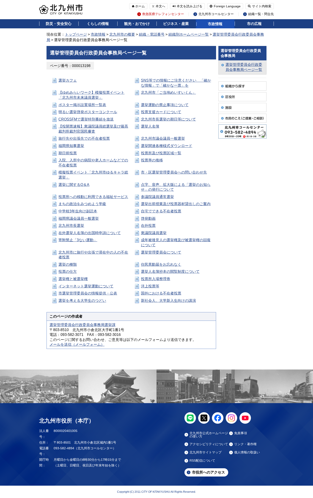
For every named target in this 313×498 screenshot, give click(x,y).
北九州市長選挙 (71, 226)
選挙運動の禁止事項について (165, 105)
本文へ (160, 6)
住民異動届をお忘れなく (161, 264)
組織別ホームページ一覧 (188, 34)
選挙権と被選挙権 (73, 279)
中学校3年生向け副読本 (77, 211)
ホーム (140, 6)
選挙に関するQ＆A (73, 185)
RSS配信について (202, 460)
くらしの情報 (98, 24)
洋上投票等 (150, 286)
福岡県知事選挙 (71, 146)
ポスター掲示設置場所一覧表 (82, 105)
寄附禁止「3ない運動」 (77, 240)
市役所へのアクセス (208, 472)
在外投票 (148, 226)
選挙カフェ (67, 80)
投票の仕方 (67, 271)
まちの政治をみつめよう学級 (82, 204)
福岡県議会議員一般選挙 (78, 218)
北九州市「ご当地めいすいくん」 (168, 92)
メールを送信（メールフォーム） (76, 344)
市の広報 (254, 24)
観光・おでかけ (137, 24)
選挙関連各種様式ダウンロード (166, 146)
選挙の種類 (67, 264)
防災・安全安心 (58, 24)
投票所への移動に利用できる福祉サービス (93, 197)
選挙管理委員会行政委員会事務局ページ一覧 (243, 67)
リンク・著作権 (245, 444)
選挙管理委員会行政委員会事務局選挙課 (82, 325)
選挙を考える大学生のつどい (82, 301)
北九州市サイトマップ (205, 452)
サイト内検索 (261, 6)
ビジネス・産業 (176, 24)
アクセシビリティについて (208, 444)
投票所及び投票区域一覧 (161, 153)
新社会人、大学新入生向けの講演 (168, 301)
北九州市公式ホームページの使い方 (208, 434)
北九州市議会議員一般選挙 (163, 138)
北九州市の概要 (122, 34)
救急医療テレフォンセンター (163, 14)
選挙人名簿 (150, 126)
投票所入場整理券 (155, 279)
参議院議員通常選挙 (157, 197)
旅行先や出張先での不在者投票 (84, 138)
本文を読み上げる (189, 6)
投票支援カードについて (161, 112)
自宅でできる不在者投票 (161, 211)
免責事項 (240, 433)
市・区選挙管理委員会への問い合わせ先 (174, 172)
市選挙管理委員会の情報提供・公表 (87, 293)
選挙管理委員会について (161, 252)
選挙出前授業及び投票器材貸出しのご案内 (176, 204)
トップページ (76, 34)
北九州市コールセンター (216, 14)
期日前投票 (67, 153)
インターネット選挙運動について (85, 286)
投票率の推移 (152, 160)
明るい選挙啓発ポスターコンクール (87, 112)
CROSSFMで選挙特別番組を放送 (86, 119)
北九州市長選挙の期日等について (168, 119)
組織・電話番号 (152, 34)
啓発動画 (148, 218)
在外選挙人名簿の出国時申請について (89, 233)
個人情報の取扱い (247, 452)
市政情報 (215, 24)
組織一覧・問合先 (261, 14)
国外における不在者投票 (161, 293)
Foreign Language (227, 6)
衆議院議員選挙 (154, 233)
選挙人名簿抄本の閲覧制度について (170, 271)
